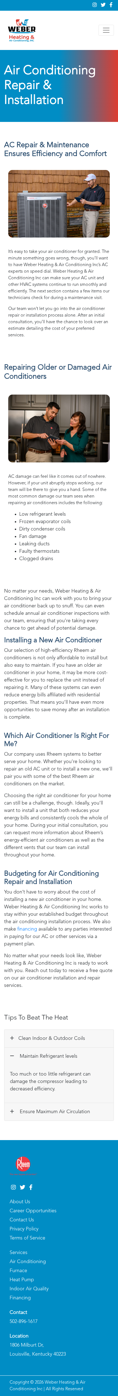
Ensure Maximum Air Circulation (54, 1111)
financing (27, 929)
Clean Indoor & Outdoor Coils (51, 1038)
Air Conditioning (28, 1261)
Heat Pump (22, 1279)
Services (18, 1252)
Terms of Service (27, 1238)
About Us (20, 1201)
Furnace (18, 1270)
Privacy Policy (24, 1229)
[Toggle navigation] (106, 30)
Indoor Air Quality (29, 1288)
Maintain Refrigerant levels (47, 1056)
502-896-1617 (24, 1321)
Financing (20, 1298)
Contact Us (22, 1220)
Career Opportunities (33, 1210)
